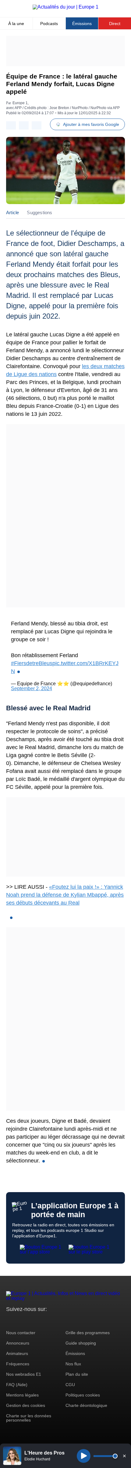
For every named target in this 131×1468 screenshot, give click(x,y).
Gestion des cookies (25, 1405)
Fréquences (17, 1363)
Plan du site (77, 1374)
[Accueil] (65, 6)
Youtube (41, 1320)
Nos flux (73, 1363)
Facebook (30, 1320)
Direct (114, 23)
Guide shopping (81, 1343)
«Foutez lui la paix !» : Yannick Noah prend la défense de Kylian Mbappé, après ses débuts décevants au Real (65, 895)
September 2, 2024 (31, 688)
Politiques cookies (83, 1395)
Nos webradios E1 (23, 1374)
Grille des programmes (88, 1332)
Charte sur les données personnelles (28, 1417)
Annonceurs (17, 1343)
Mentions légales (22, 1395)
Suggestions (39, 212)
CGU (70, 1384)
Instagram (20, 1320)
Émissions (82, 23)
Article (12, 212)
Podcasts (49, 23)
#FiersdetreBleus (31, 663)
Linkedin (62, 1320)
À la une (16, 23)
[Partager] (11, 125)
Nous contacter (20, 1332)
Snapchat (51, 1320)
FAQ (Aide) (16, 1384)
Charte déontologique (86, 1405)
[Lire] (83, 1456)
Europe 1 (20, 103)
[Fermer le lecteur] (124, 1455)
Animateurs (17, 1353)
